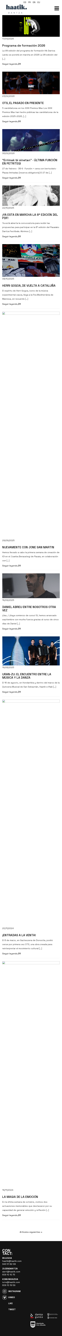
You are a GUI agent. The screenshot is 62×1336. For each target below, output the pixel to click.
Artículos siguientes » (31, 1232)
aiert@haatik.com (11, 1271)
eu (38, 2)
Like (10, 1303)
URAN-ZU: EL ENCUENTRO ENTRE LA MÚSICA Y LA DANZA (26, 675)
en (34, 2)
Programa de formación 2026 (23, 45)
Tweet (12, 1309)
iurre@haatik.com (11, 1282)
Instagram (14, 1291)
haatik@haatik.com (12, 1261)
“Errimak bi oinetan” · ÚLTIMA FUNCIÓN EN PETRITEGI (29, 161)
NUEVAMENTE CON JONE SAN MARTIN (28, 547)
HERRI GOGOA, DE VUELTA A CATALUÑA (29, 286)
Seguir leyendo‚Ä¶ (11, 64)
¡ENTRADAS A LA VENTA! (19, 935)
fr (29, 2)
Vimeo (11, 1297)
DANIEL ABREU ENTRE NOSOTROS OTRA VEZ (29, 608)
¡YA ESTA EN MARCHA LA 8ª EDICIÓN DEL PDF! (30, 216)
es (25, 2)
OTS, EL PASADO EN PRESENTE (23, 103)
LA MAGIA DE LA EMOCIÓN (20, 1197)
